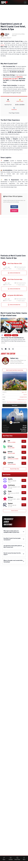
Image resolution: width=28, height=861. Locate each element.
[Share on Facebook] (5, 348)
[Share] (12, 348)
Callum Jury (7, 34)
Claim (24, 441)
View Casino (14, 405)
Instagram (14, 210)
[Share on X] (9, 348)
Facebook (14, 206)
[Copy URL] (2, 348)
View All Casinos (14, 510)
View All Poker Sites (14, 468)
